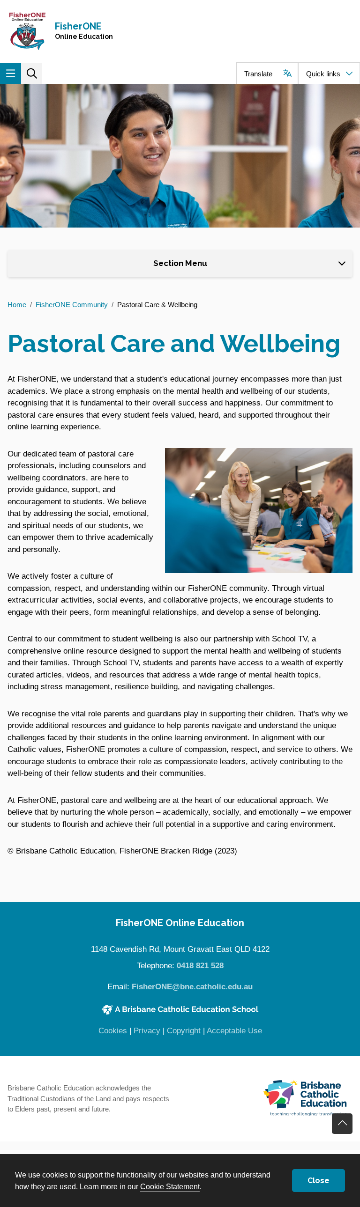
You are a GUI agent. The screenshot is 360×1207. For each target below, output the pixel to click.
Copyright (184, 1030)
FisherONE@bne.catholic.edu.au (192, 986)
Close (319, 1180)
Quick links (323, 74)
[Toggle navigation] (10, 73)
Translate (258, 74)
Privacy (147, 1030)
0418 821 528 (200, 965)
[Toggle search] (31, 73)
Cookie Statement (170, 1186)
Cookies (112, 1030)
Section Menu (180, 263)
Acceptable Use (234, 1030)
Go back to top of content (342, 1123)
